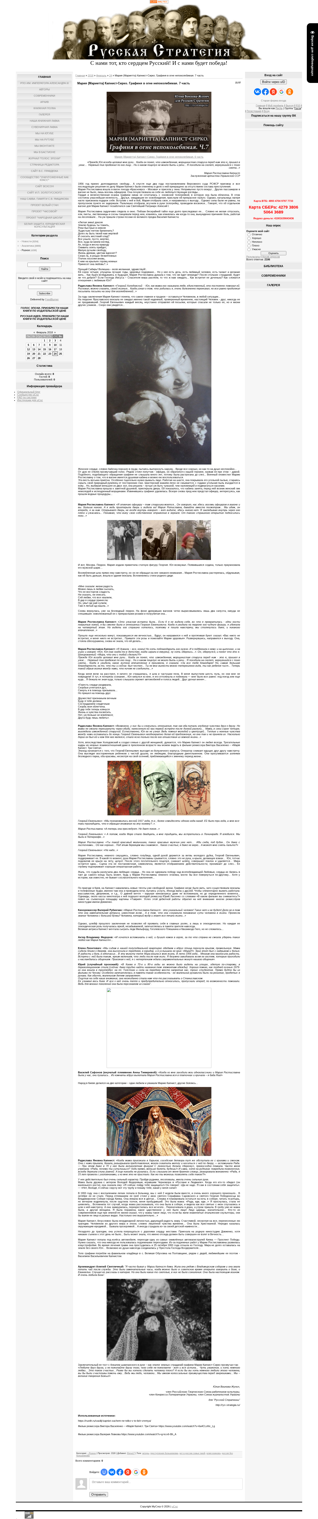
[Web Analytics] (159, 2)
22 (44, 353)
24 (55, 353)
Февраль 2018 (44, 332)
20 (33, 353)
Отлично (257, 234)
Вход (266, 111)
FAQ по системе (27, 397)
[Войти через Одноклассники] (144, 1472)
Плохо (255, 245)
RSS (298, 105)
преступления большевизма (164, 1453)
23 (49, 353)
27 (33, 358)
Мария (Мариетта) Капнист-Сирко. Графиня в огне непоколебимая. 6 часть (159, 156)
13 (33, 349)
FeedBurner (52, 299)
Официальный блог (28, 391)
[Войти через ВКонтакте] (111, 1472)
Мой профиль (275, 105)
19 (28, 353)
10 (55, 345)
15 (44, 349)
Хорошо (256, 238)
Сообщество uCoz (28, 394)
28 (39, 358)
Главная (80, 75)
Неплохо (257, 241)
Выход (289, 105)
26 (28, 358)
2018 (90, 75)
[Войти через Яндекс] (127, 1472)
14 (39, 349)
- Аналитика (27, 245)
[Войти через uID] (104, 1472)
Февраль (101, 75)
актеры (145, 1453)
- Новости (26, 241)
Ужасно (256, 249)
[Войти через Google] (136, 1472)
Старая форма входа (273, 100)
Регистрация (254, 111)
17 (55, 349)
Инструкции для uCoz (30, 400)
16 (49, 349)
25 (60, 353)
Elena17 (131, 1453)
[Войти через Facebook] (119, 1472)
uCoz (175, 1506)
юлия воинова (213, 1453)
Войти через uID (273, 82)
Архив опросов (271, 256)
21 (39, 353)
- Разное (25, 250)
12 (28, 349)
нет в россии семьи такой (192, 1453)
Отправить (98, 1494)
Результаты (253, 256)
